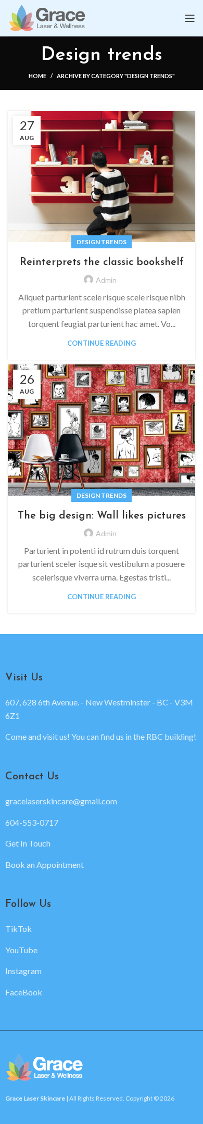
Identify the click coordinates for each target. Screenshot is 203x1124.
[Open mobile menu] (190, 18)
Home (37, 75)
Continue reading (101, 343)
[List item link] (101, 801)
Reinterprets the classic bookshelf (102, 262)
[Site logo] (47, 17)
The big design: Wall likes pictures (102, 516)
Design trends (101, 242)
